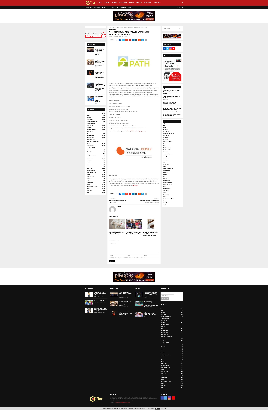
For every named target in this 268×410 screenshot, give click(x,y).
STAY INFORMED (64, 200)
